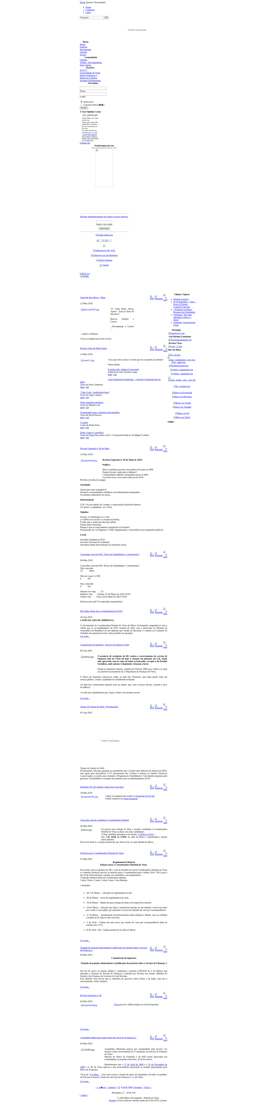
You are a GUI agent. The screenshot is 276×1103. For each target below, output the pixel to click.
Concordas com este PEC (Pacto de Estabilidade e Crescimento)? (109, 554)
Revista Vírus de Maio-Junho (93, 348)
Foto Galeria (85, 65)
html (110, 374)
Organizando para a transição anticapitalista (99, 412)
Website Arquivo (181, 299)
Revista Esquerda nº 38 (90, 995)
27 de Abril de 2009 (133, 1064)
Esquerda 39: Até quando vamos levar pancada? (102, 787)
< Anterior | (111, 1087)
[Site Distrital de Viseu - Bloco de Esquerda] (104, 246)
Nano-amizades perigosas (91, 402)
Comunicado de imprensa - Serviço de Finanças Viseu (104, 645)
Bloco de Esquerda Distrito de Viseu (104, 148)
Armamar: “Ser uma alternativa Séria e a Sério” (182, 317)
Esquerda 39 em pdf (145, 796)
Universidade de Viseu (90, 73)
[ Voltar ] (84, 1095)
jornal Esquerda (130, 798)
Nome (82, 91)
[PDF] (152, 297)
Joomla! (112, 1100)
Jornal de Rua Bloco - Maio (92, 297)
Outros (106, 265)
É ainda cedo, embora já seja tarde (123, 369)
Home (82, 2)
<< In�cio (101, 1087)
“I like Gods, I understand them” (95, 392)
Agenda (83, 52)
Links (88, 12)
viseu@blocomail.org (89, 135)
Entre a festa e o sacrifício (91, 432)
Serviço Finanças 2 (88, 75)
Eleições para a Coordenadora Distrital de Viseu (102, 853)
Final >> (148, 1087)
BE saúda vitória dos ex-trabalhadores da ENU (101, 611)
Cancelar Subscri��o (94, 105)
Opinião (83, 60)
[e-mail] (165, 297)
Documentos (85, 49)
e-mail (82, 96)
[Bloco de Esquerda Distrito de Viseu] (104, 168)
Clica (116, 1004)
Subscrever (88, 102)
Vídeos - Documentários (91, 62)
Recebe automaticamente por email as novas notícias (104, 216)
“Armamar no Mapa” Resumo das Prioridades (184, 310)
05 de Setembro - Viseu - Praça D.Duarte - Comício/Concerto (184, 304)
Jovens (83, 55)
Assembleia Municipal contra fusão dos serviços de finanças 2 (108, 1037)
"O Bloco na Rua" (146, 834)
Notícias (83, 47)
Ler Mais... (95, 1074)
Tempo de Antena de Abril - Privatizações (99, 707)
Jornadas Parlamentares (90, 80)
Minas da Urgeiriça (88, 78)
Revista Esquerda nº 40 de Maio (94, 448)
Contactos (90, 10)
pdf (115, 374)
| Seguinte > (138, 1087)
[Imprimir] (159, 297)
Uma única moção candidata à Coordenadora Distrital (104, 820)
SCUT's (83, 70)
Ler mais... (85, 636)
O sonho (84, 422)
